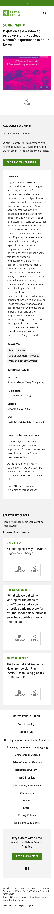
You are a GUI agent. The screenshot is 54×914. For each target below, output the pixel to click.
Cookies (26, 800)
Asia (11, 350)
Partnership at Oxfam (26, 755)
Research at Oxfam (26, 769)
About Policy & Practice (26, 785)
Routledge (26, 395)
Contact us (26, 793)
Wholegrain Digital (24, 905)
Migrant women (18, 355)
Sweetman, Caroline (19, 408)
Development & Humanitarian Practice (26, 740)
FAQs (15, 486)
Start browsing (26, 724)
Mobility (34, 355)
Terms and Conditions (26, 822)
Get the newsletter (27, 856)
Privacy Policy (26, 815)
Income (21, 350)
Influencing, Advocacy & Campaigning (26, 747)
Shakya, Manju (16, 382)
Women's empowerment (23, 361)
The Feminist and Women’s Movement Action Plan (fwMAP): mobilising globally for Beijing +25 (25, 671)
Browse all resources (15, 532)
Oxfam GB (13, 395)
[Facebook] (27, 868)
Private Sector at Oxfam (26, 762)
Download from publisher (21, 162)
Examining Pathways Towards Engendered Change (26, 551)
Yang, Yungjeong (35, 382)
